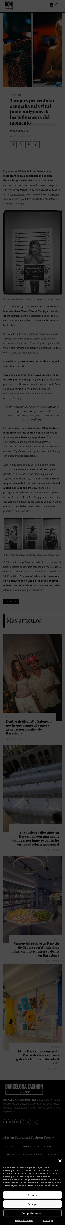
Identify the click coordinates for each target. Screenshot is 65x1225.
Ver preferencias (32, 1213)
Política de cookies (24, 1220)
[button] (60, 1161)
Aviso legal (48, 1220)
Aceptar (32, 1195)
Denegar (33, 1204)
